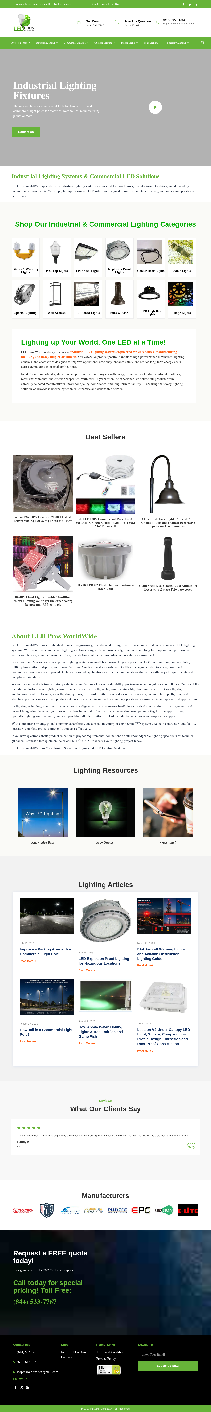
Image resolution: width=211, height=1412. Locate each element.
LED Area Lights (88, 270)
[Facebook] (183, 4)
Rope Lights (182, 312)
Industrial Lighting (45, 42)
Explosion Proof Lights (119, 271)
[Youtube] (196, 4)
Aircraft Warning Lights (25, 271)
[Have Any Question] (117, 22)
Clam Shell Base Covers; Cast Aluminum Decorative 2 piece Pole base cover (168, 587)
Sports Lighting (25, 312)
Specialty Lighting (176, 42)
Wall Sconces (56, 312)
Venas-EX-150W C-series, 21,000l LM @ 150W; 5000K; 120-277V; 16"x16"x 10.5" (43, 519)
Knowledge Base (42, 842)
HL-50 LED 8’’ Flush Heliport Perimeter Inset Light (105, 587)
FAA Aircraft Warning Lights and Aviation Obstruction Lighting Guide (161, 954)
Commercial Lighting (75, 42)
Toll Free (92, 21)
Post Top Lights (57, 270)
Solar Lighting (151, 42)
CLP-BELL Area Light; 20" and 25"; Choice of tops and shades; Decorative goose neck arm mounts (168, 523)
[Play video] (155, 107)
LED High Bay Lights (150, 312)
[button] (204, 42)
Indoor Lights (128, 42)
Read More (26, 961)
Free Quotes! (105, 842)
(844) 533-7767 (35, 1301)
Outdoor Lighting (103, 42)
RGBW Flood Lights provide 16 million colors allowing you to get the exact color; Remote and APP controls (43, 601)
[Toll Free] (79, 22)
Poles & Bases (119, 312)
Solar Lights (182, 270)
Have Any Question (137, 21)
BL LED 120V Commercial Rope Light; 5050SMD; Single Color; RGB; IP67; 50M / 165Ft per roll (105, 523)
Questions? (168, 842)
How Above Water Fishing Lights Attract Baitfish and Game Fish (101, 1032)
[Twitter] (189, 4)
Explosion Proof (19, 42)
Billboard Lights (88, 312)
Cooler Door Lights (151, 270)
